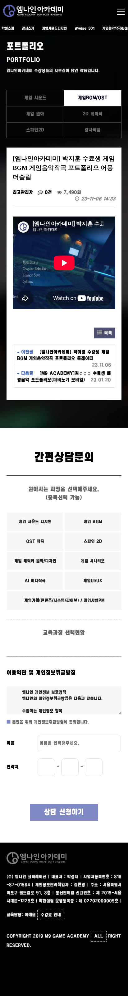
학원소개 (8, 28)
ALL (98, 936)
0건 (47, 192)
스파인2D (35, 130)
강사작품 (93, 130)
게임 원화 (35, 114)
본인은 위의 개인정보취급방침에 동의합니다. (50, 722)
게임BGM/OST (92, 98)
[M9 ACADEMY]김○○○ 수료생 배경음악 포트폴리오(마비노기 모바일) (64, 376)
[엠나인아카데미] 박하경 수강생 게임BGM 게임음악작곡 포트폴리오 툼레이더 (63, 355)
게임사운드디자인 (54, 28)
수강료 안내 (51, 915)
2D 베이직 (93, 114)
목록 (107, 333)
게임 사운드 (35, 98)
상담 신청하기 (64, 812)
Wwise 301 (84, 28)
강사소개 (28, 28)
